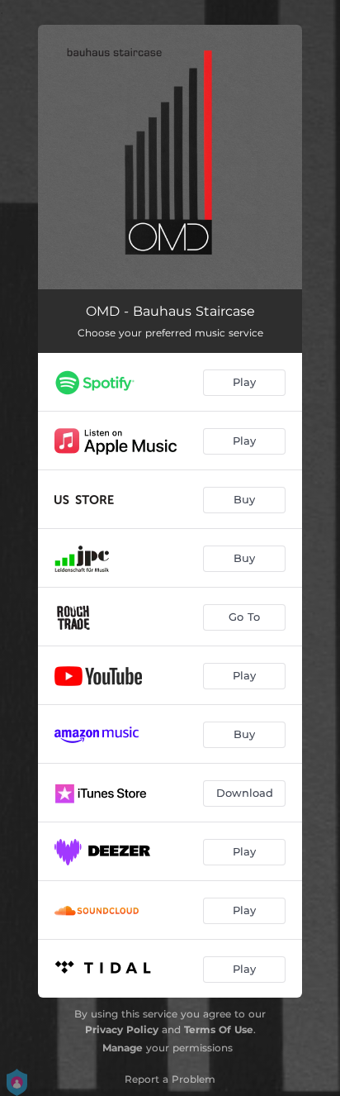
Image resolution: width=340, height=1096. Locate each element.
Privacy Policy (121, 1029)
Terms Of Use (218, 1029)
